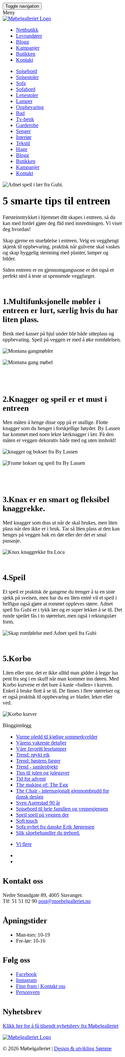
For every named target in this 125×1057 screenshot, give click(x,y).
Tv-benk (25, 119)
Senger (23, 131)
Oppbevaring (30, 107)
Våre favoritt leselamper (41, 749)
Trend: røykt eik (33, 755)
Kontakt (24, 60)
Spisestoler (27, 77)
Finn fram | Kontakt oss (40, 986)
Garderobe (27, 125)
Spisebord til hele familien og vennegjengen (62, 809)
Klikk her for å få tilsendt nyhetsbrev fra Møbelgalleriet (60, 1026)
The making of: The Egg (42, 785)
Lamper (24, 101)
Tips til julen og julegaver (42, 773)
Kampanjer (27, 48)
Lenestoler (27, 95)
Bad (20, 113)
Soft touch (27, 821)
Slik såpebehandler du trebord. (48, 833)
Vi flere (24, 844)
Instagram (26, 980)
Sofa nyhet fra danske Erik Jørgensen (55, 827)
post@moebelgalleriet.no (64, 901)
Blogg (22, 42)
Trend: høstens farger (38, 761)
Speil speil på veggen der (42, 815)
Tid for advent (31, 779)
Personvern (28, 992)
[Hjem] (27, 18)
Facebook (26, 974)
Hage (21, 149)
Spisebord (26, 71)
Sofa (21, 83)
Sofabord (25, 89)
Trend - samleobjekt (37, 767)
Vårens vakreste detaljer (41, 743)
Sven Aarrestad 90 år (38, 803)
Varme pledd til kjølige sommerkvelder (56, 737)
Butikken (25, 54)
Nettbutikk (27, 30)
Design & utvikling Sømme (83, 1048)
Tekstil (23, 143)
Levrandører (29, 36)
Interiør (23, 137)
